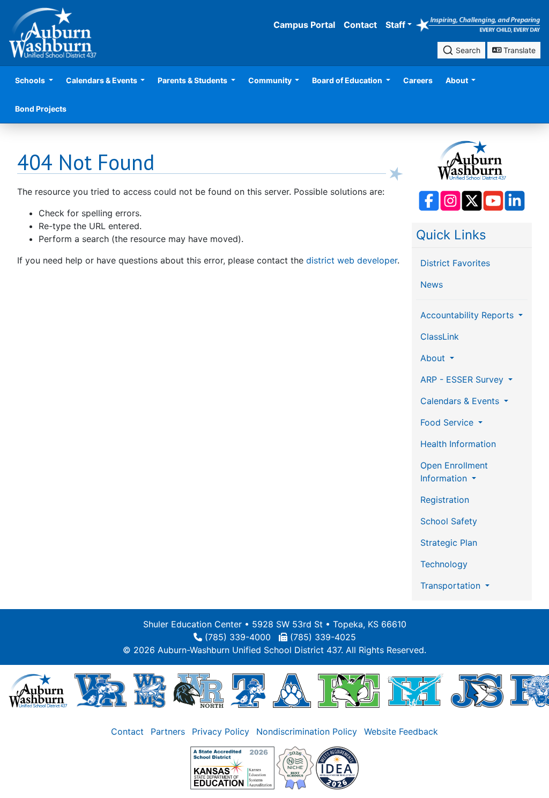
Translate (518, 50)
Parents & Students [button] (193, 80)
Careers (418, 80)
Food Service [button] (448, 422)
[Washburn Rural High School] (101, 690)
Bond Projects (40, 108)
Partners (168, 731)
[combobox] (461, 50)
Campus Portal (304, 24)
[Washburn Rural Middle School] (149, 690)
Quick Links (451, 235)
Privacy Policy (220, 731)
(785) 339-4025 (323, 637)
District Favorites (455, 263)
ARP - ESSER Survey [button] (463, 379)
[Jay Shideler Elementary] (477, 690)
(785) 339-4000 (238, 637)
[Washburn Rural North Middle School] (198, 690)
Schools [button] (31, 80)
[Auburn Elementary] (292, 690)
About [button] (458, 80)
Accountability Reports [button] (468, 315)
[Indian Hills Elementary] (415, 690)
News (431, 284)
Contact (360, 24)
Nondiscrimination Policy (306, 731)
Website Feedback (401, 731)
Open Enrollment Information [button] (454, 472)
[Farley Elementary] (349, 690)
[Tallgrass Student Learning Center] (248, 690)
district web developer (351, 260)
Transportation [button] (451, 585)
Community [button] (270, 80)
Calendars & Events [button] (102, 80)
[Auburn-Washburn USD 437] (38, 690)
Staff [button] (395, 24)
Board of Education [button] (348, 80)
